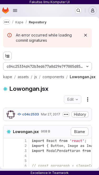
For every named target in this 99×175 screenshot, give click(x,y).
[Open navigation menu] (15, 10)
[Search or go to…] (78, 10)
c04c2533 (30, 114)
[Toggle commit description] (66, 114)
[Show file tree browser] (7, 56)
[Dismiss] (85, 35)
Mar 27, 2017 (50, 114)
